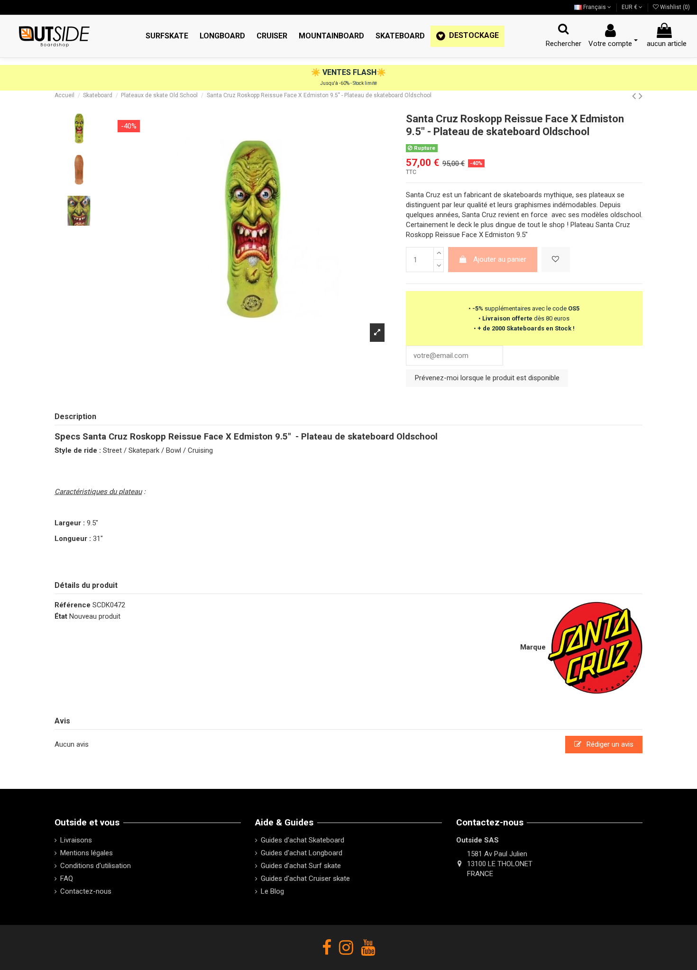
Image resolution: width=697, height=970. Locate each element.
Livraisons (76, 840)
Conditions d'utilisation (95, 865)
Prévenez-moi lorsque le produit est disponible (487, 378)
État (61, 616)
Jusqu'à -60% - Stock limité (348, 83)
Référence (73, 605)
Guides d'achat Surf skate (301, 865)
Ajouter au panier (499, 259)
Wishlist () (674, 7)
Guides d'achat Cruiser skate (305, 878)
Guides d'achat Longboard (301, 853)
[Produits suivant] (640, 96)
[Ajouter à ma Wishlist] (555, 259)
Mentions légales (86, 853)
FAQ (66, 878)
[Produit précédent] (635, 96)
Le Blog (272, 891)
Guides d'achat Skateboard (302, 840)
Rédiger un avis (609, 744)
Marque (533, 647)
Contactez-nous (85, 891)
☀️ (316, 72)
